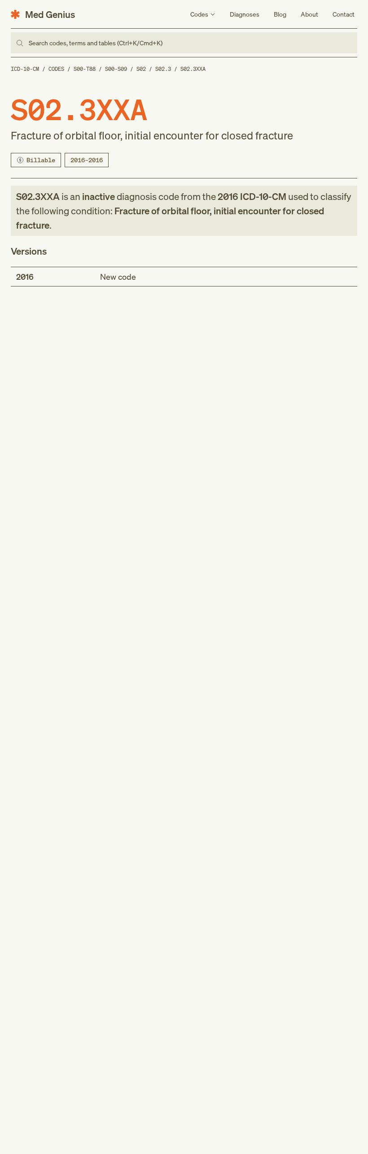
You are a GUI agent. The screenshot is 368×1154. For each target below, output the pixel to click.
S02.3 (163, 68)
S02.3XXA (193, 68)
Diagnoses (244, 14)
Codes (56, 68)
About (309, 14)
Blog (280, 14)
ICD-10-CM (25, 68)
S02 (141, 68)
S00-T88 (85, 68)
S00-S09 (116, 68)
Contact (344, 14)
